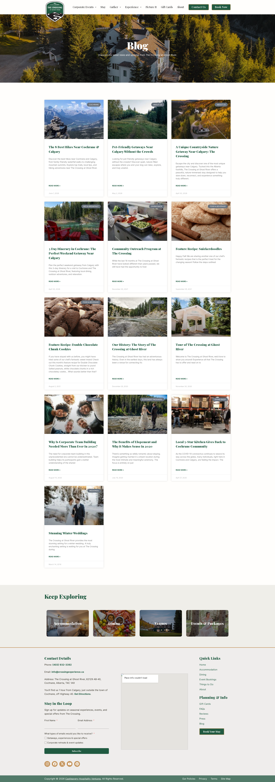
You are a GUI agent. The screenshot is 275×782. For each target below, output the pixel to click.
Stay (103, 7)
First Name (49, 720)
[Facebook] (55, 764)
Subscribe (76, 751)
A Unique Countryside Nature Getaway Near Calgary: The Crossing (197, 151)
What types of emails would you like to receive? (68, 733)
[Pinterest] (77, 764)
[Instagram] (47, 764)
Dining (114, 623)
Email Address (85, 720)
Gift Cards (167, 7)
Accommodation (68, 623)
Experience (132, 7)
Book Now (221, 7)
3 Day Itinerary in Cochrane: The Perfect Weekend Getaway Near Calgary (72, 253)
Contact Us (199, 7)
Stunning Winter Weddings (68, 533)
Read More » (54, 186)
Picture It (151, 7)
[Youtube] (69, 764)
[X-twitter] (62, 764)
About (180, 7)
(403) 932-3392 (62, 664)
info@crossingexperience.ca (68, 671)
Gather (114, 7)
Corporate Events (83, 7)
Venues (161, 623)
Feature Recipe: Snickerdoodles (199, 249)
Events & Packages (207, 623)
